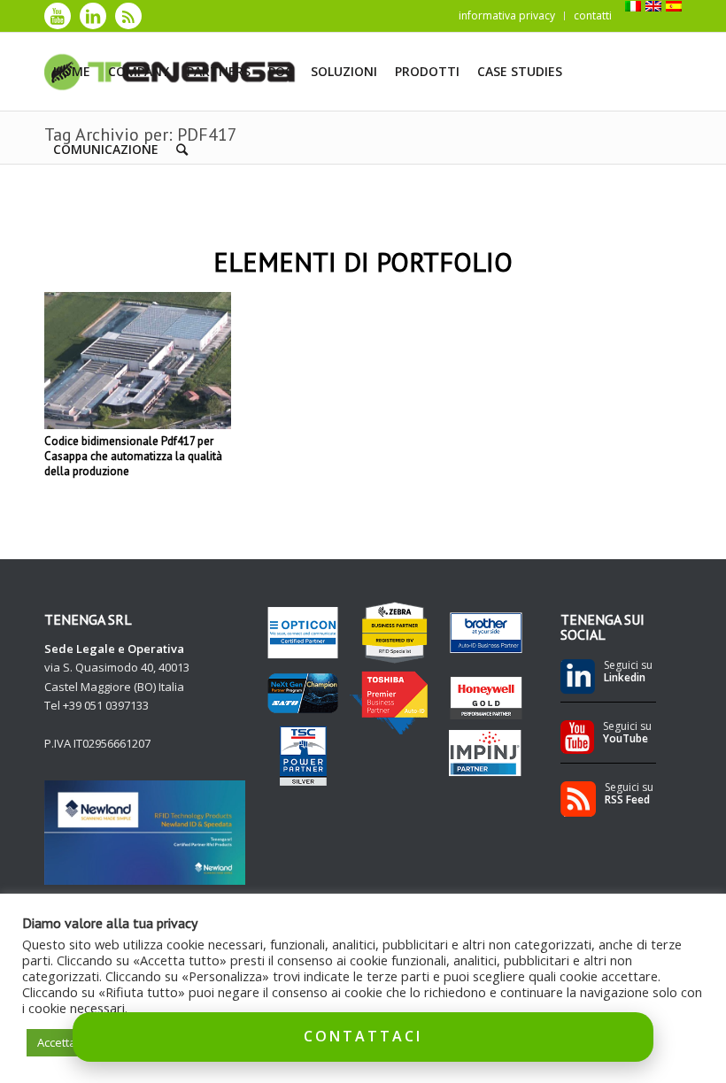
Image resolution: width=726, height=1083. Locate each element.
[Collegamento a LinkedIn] (93, 16)
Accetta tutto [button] (70, 1042)
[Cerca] (182, 149)
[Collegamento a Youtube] (57, 16)
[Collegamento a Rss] (128, 16)
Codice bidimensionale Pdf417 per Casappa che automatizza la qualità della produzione (133, 456)
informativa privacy (507, 15)
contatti (593, 15)
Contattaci (363, 1036)
